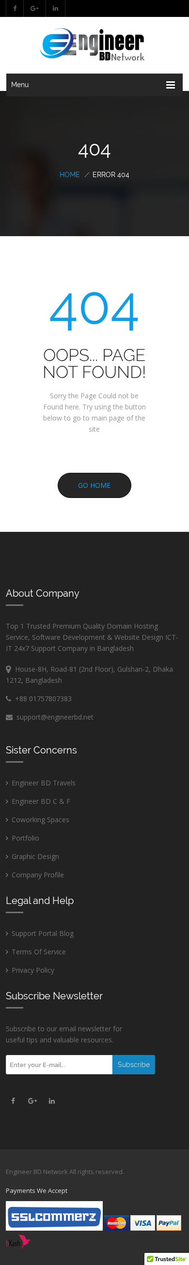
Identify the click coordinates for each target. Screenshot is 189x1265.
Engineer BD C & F (41, 801)
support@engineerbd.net (53, 717)
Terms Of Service (39, 951)
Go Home (94, 485)
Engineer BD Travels (44, 782)
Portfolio (25, 838)
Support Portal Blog (43, 933)
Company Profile (38, 874)
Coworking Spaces (40, 819)
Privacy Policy (33, 970)
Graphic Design (35, 856)
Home (70, 175)
